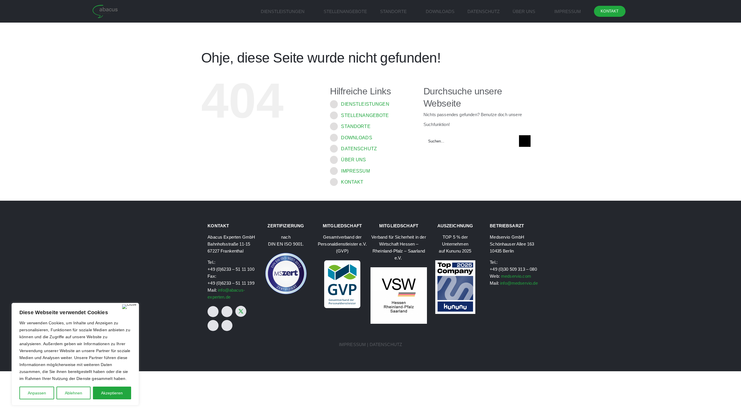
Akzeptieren (112, 393)
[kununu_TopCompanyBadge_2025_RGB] (455, 262)
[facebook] (213, 311)
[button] (640, 11)
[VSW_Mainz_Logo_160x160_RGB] (398, 269)
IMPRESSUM (355, 171)
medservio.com (516, 276)
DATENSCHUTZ (359, 148)
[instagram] (226, 311)
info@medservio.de (519, 283)
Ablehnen (73, 393)
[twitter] (240, 311)
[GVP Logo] (342, 262)
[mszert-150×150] (286, 254)
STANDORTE (355, 126)
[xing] (226, 325)
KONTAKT (352, 182)
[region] (75, 354)
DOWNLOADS (356, 137)
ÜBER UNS (353, 159)
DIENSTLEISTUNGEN (365, 104)
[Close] (129, 306)
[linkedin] (213, 325)
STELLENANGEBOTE (365, 115)
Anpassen (37, 393)
